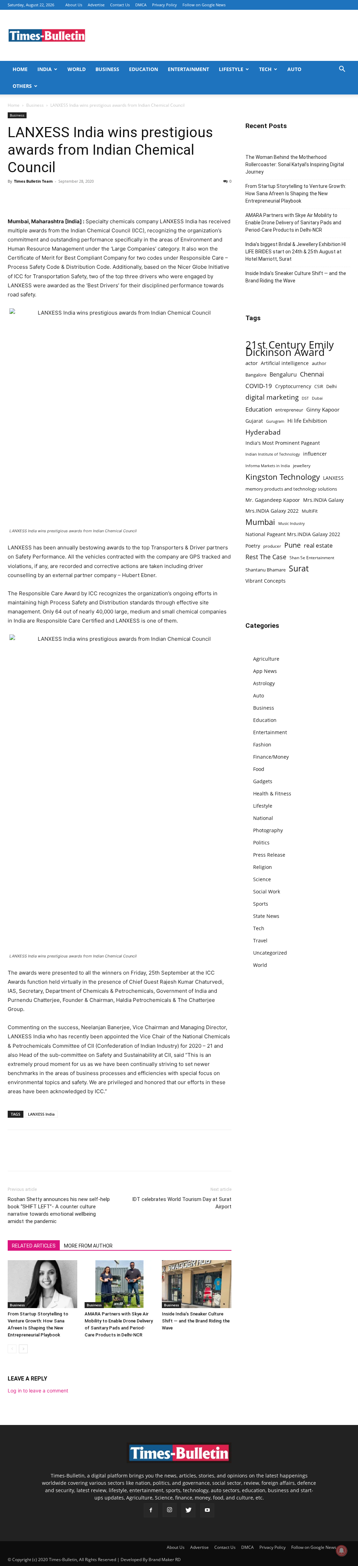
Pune (292, 545)
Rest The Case (265, 557)
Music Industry (291, 523)
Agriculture (266, 658)
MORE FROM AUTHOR (88, 1246)
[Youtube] (207, 1510)
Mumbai (260, 522)
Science (262, 879)
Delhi (331, 386)
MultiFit (310, 511)
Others (22, 86)
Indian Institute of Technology (272, 454)
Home (20, 69)
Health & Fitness (272, 793)
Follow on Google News (203, 4)
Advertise (96, 4)
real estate (318, 545)
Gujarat (254, 420)
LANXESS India (41, 1114)
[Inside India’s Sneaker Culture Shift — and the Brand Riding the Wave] (196, 1284)
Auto (294, 69)
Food (258, 769)
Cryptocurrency (293, 386)
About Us (73, 4)
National (263, 818)
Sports (260, 903)
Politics (261, 842)
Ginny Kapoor (322, 409)
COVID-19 (258, 385)
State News (266, 916)
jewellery (301, 466)
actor (251, 362)
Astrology (264, 683)
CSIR (318, 386)
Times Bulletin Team (33, 181)
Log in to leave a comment (38, 1390)
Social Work (266, 891)
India (44, 69)
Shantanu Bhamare (265, 570)
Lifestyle (231, 69)
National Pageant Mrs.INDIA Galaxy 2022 (292, 534)
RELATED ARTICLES (34, 1246)
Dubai (317, 398)
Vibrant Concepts (265, 580)
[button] (342, 69)
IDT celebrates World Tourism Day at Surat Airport (181, 1203)
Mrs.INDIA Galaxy (323, 500)
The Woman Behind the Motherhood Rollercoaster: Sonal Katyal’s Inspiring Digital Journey (294, 164)
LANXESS (333, 478)
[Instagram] (170, 1510)
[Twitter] (31, 197)
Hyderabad (263, 432)
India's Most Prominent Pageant (282, 443)
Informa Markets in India (267, 465)
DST (305, 398)
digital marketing (272, 397)
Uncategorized (270, 952)
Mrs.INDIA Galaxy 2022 (272, 510)
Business (107, 69)
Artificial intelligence (285, 363)
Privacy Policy (164, 4)
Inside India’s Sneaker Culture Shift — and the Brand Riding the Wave (196, 1320)
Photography (268, 830)
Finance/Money (271, 756)
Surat (299, 568)
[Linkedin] (63, 197)
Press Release (269, 854)
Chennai (312, 374)
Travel (260, 940)
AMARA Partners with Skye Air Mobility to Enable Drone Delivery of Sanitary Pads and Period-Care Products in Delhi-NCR (293, 222)
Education (143, 69)
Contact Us (120, 4)
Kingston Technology (282, 476)
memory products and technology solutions (291, 489)
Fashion (262, 744)
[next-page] (23, 1348)
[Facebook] (15, 197)
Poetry (252, 545)
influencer (315, 453)
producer (272, 546)
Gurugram (275, 421)
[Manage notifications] (341, 1550)
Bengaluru (283, 374)
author (319, 363)
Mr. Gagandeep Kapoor (272, 500)
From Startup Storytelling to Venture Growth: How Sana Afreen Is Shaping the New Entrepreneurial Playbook (295, 193)
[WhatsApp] (47, 197)
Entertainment (188, 69)
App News (265, 671)
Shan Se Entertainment (311, 558)
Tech (265, 69)
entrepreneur (289, 410)
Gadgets (262, 781)
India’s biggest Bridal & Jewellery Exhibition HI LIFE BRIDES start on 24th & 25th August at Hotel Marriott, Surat (295, 251)
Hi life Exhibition (307, 420)
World (76, 69)
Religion (262, 867)
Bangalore (255, 375)
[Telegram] (79, 197)
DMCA (140, 4)
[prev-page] (12, 1348)
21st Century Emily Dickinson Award (289, 348)
